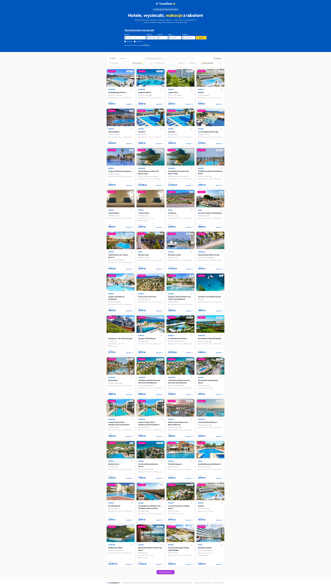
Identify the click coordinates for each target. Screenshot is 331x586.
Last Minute (139, 41)
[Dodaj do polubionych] (131, 89)
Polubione (218, 58)
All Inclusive (130, 41)
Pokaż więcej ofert (165, 572)
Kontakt (197, 583)
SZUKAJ (201, 38)
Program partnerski (206, 583)
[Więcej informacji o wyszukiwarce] (149, 45)
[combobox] (143, 63)
